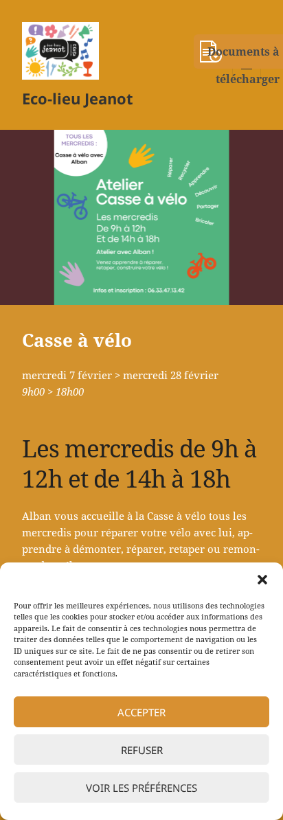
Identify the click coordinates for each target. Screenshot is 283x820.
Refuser (142, 750)
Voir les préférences (141, 788)
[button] (262, 579)
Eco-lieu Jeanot (77, 98)
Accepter (141, 712)
